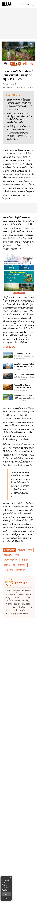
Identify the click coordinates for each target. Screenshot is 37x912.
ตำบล (30, 550)
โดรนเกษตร (8, 570)
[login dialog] (33, 5)
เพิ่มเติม (6, 890)
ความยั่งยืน (8, 555)
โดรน (17, 555)
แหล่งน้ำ (25, 560)
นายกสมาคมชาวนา (11, 560)
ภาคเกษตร (22, 565)
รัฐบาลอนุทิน (21, 570)
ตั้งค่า (6, 898)
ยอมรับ (6, 894)
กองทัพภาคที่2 (9, 565)
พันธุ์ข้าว (21, 550)
